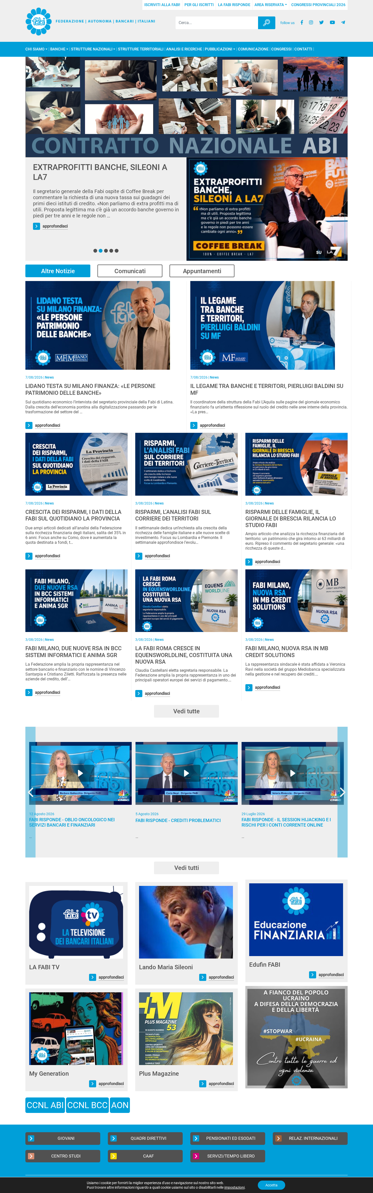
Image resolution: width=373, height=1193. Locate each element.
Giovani (66, 1138)
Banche (57, 49)
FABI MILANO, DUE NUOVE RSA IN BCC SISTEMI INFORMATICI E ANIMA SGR (73, 651)
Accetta (271, 1185)
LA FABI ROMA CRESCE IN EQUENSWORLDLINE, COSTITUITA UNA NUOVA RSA (183, 655)
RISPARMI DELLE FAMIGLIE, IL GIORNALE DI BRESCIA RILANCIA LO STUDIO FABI (290, 519)
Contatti (303, 49)
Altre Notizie (58, 271)
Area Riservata (269, 5)
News (49, 377)
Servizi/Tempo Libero (231, 1156)
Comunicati (130, 271)
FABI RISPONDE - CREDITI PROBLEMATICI (178, 820)
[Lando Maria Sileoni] (186, 922)
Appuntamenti (202, 271)
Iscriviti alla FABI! (162, 5)
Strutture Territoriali (140, 49)
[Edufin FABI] (296, 919)
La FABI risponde (234, 5)
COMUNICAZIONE (253, 49)
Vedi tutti (186, 867)
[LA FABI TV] (76, 922)
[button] (95, 251)
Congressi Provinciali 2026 (318, 5)
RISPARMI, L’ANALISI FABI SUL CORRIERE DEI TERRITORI (173, 515)
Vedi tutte (186, 711)
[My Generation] (76, 1028)
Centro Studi (66, 1156)
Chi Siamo (34, 49)
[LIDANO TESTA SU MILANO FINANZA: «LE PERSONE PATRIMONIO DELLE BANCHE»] (97, 325)
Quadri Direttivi (148, 1138)
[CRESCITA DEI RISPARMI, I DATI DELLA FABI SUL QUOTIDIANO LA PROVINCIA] (76, 463)
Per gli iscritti (199, 5)
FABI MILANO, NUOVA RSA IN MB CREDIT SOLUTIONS (286, 651)
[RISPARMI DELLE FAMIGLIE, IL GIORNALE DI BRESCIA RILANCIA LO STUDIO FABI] (296, 463)
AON (120, 1105)
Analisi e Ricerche (184, 49)
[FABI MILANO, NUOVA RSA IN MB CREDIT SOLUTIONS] (296, 600)
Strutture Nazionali (91, 49)
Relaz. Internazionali (313, 1138)
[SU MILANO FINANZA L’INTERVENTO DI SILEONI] (267, 209)
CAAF (148, 1156)
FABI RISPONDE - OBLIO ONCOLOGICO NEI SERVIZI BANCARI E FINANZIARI (72, 822)
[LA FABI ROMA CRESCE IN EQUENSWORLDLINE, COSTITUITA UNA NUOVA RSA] (186, 600)
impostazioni (234, 1187)
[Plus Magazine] (186, 1028)
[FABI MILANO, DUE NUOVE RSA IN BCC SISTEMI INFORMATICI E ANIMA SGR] (76, 600)
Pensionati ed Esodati (231, 1138)
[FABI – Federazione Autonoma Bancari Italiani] (90, 21)
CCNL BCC (87, 1105)
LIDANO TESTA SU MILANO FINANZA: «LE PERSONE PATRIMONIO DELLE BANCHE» (90, 389)
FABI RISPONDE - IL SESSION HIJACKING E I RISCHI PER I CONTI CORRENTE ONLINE (286, 822)
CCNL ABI (45, 1105)
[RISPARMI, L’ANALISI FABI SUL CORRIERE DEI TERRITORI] (186, 463)
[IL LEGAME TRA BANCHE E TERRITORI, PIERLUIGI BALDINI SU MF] (262, 325)
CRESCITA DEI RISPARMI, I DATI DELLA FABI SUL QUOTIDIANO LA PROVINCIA (73, 515)
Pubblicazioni (218, 49)
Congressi (281, 49)
